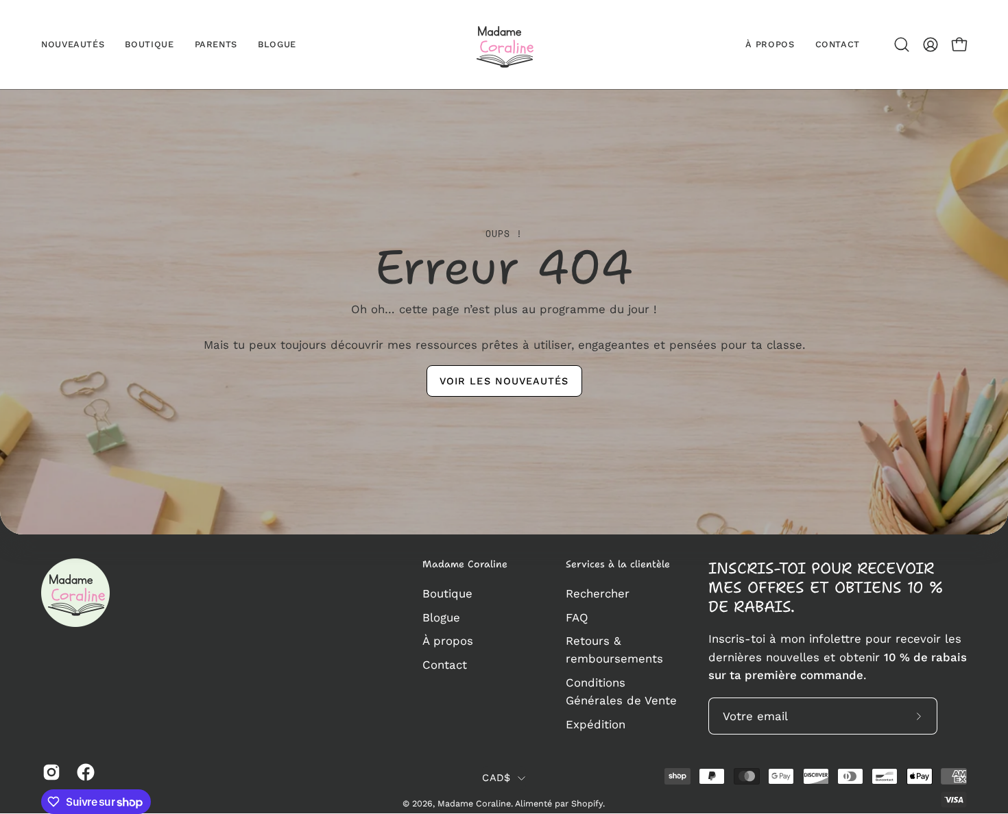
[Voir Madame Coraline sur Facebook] (83, 772)
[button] (901, 44)
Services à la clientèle (618, 564)
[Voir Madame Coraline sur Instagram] (49, 772)
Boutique (447, 593)
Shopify (587, 803)
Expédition (595, 724)
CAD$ (496, 778)
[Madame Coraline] (504, 44)
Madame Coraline (464, 564)
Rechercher (597, 593)
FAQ (577, 617)
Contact (444, 664)
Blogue (441, 617)
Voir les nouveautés (504, 380)
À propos (447, 641)
